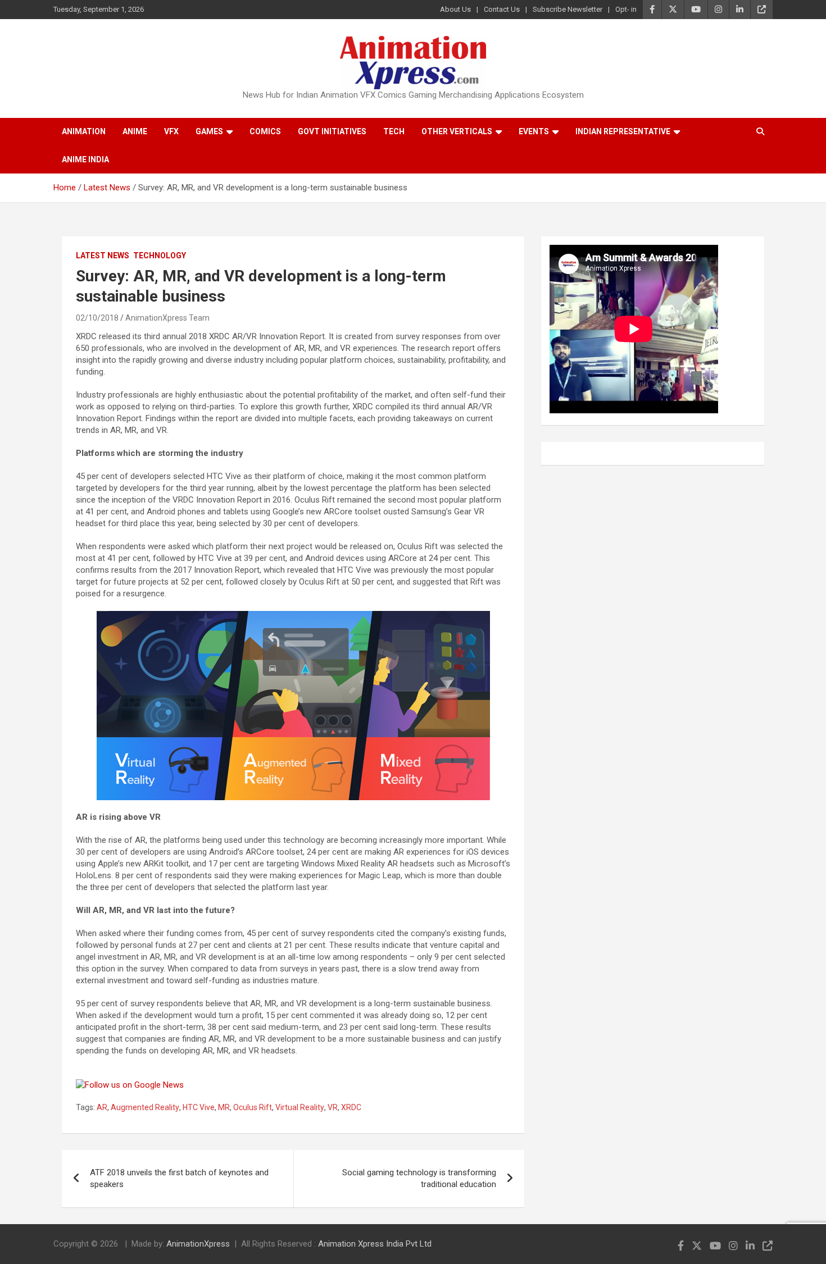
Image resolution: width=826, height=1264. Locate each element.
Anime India (85, 159)
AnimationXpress (198, 1244)
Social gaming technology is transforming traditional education (419, 1178)
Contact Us (502, 9)
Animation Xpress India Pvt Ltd (375, 1244)
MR (224, 1107)
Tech (394, 131)
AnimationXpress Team (167, 317)
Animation (84, 131)
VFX (171, 131)
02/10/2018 (97, 317)
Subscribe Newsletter (567, 9)
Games (209, 131)
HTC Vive (199, 1107)
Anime (134, 131)
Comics (265, 131)
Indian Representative (622, 131)
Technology (159, 255)
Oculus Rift (252, 1107)
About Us (455, 9)
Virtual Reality (299, 1107)
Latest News (102, 255)
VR (333, 1107)
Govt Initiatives (332, 131)
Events (534, 131)
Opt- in (626, 9)
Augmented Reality (145, 1107)
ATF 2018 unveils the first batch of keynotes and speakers (179, 1178)
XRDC (351, 1107)
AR (102, 1107)
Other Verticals (456, 131)
